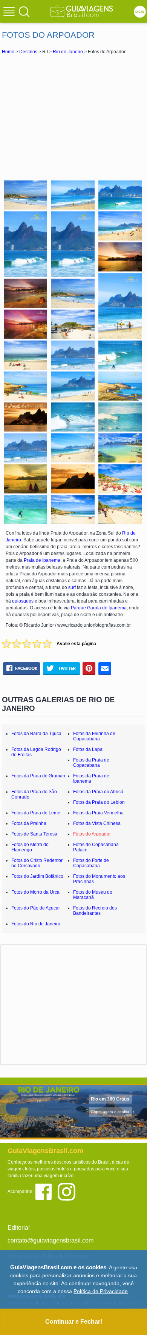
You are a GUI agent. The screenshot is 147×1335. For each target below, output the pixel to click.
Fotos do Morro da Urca (35, 892)
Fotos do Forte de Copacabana (91, 863)
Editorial (19, 1227)
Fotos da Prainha (28, 823)
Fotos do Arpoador (92, 834)
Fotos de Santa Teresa (34, 834)
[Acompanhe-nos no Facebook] (46, 1191)
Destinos (28, 51)
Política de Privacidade (101, 1291)
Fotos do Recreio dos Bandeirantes (95, 910)
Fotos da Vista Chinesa (97, 823)
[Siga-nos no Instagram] (68, 1191)
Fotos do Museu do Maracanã (92, 894)
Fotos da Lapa (88, 749)
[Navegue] (10, 12)
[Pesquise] (24, 11)
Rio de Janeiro (68, 51)
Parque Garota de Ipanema (99, 607)
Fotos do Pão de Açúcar (35, 908)
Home (8, 51)
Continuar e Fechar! (73, 1321)
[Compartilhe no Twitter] (61, 668)
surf (72, 587)
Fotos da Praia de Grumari (38, 775)
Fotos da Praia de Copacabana (91, 762)
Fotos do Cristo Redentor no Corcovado (37, 863)
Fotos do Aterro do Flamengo (30, 847)
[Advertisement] (73, 116)
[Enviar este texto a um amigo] (105, 668)
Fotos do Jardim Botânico (37, 876)
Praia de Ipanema (42, 560)
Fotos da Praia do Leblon (99, 802)
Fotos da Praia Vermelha (98, 812)
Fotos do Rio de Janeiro (35, 923)
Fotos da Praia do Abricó (98, 791)
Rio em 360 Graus (110, 1099)
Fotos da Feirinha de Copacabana (94, 736)
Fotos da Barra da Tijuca (36, 733)
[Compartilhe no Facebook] (21, 668)
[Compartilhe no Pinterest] (89, 668)
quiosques (23, 601)
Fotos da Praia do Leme (35, 812)
